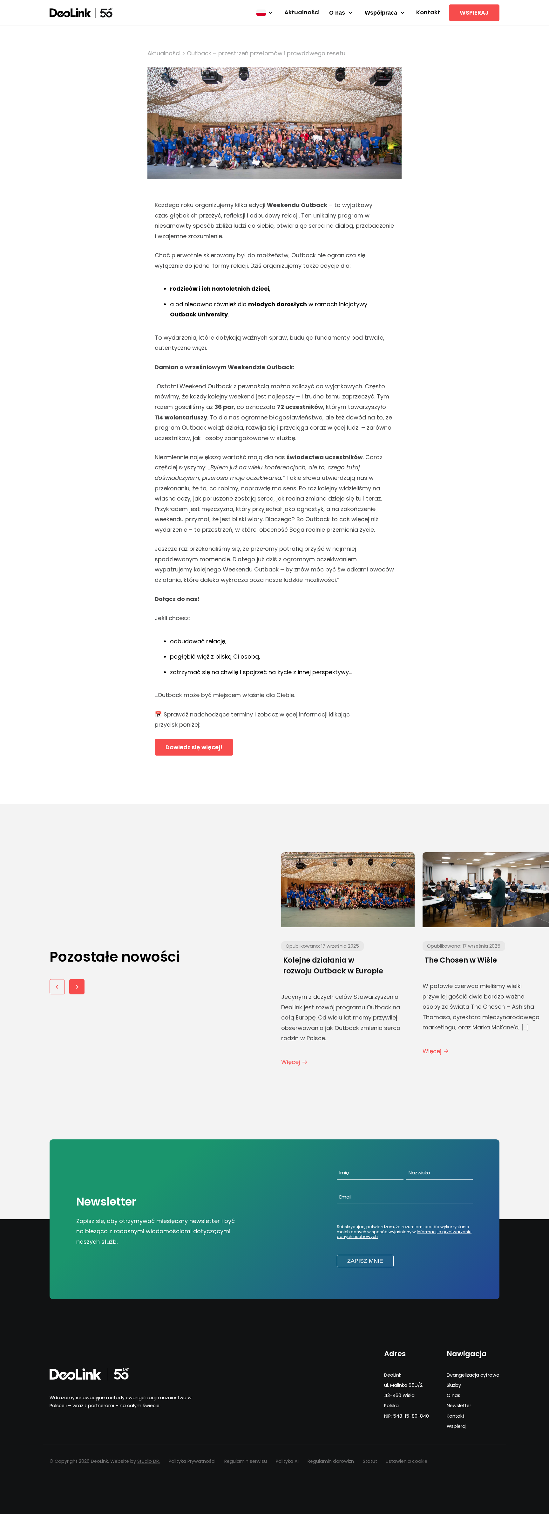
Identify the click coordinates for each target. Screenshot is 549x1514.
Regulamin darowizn (331, 1461)
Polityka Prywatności (192, 1461)
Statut (370, 1461)
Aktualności (302, 12)
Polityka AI (287, 1461)
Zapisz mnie (365, 1261)
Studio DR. (148, 1461)
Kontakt (428, 12)
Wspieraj (474, 13)
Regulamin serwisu (245, 1461)
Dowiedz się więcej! (194, 747)
